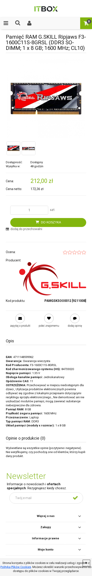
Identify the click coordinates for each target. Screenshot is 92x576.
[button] (6, 23)
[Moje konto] (29, 23)
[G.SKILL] (52, 278)
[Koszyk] (86, 23)
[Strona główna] (46, 8)
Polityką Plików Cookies (15, 567)
